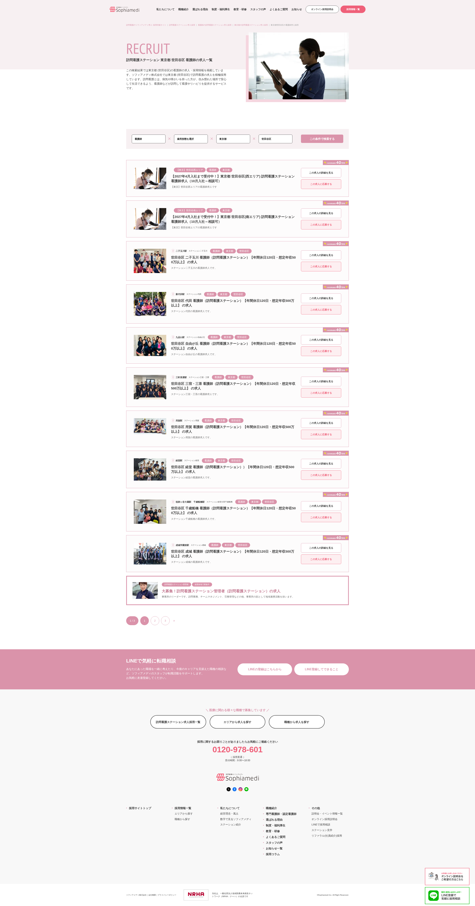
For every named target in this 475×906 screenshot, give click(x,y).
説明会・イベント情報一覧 (327, 813)
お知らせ (296, 9)
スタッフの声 (258, 9)
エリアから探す (184, 813)
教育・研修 (240, 9)
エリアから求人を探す (237, 722)
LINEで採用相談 (321, 824)
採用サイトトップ (140, 808)
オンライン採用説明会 (322, 9)
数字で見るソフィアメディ (235, 819)
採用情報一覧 (353, 9)
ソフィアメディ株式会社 (136, 895)
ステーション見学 (322, 830)
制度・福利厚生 (221, 9)
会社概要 (152, 895)
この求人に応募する (321, 184)
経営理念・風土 (229, 813)
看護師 (212, 170)
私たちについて (165, 9)
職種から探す (182, 819)
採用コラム (273, 854)
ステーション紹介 (230, 824)
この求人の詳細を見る (321, 172)
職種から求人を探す (296, 722)
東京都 (226, 170)
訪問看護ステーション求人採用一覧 (178, 722)
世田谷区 (244, 251)
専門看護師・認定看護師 (281, 813)
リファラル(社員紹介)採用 (327, 835)
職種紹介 (183, 9)
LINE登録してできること (321, 669)
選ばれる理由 (200, 9)
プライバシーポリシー (167, 895)
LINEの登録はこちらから (265, 669)
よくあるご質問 (279, 9)
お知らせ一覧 (274, 848)
